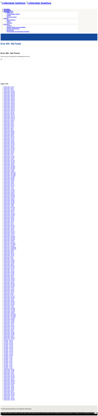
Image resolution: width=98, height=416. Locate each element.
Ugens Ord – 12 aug (9, 149)
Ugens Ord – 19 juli (9, 388)
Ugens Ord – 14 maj (9, 233)
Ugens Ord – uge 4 (9, 127)
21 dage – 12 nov (8, 352)
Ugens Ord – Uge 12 (9, 117)
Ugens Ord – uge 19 (9, 110)
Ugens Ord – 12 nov (9, 197)
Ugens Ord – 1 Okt (9, 206)
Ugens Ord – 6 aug (9, 217)
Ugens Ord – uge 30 (9, 99)
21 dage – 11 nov (8, 354)
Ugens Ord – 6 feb (9, 251)
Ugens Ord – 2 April (9, 241)
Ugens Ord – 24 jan (9, 326)
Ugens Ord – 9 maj (9, 305)
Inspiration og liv (8, 11)
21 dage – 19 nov (8, 343)
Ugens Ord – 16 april (9, 239)
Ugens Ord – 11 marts (9, 175)
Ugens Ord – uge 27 (9, 102)
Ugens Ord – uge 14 (9, 114)
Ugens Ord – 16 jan (9, 255)
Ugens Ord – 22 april (9, 167)
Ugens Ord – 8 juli (8, 153)
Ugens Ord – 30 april (9, 236)
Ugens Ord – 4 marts (9, 176)
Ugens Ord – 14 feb (9, 322)
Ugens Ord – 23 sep (9, 143)
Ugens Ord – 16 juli (9, 221)
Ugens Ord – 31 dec (9, 189)
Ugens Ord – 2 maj (9, 307)
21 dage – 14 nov (8, 349)
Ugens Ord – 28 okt (9, 140)
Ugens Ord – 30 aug (9, 380)
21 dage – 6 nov (8, 361)
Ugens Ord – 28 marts (10, 313)
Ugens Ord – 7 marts (9, 318)
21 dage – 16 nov (8, 347)
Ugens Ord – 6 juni (9, 300)
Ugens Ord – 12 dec (9, 262)
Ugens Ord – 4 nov (9, 139)
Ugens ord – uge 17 (9, 111)
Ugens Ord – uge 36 (9, 95)
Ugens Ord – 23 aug (9, 381)
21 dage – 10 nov (8, 355)
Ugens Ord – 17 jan (9, 327)
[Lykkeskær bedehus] (13, 3)
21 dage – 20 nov (8, 341)
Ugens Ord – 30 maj (9, 301)
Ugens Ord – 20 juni (9, 297)
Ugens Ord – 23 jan (9, 254)
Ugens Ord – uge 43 (9, 92)
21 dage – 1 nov (8, 367)
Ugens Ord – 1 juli (8, 154)
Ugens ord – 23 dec (9, 132)
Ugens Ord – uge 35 (9, 96)
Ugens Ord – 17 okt (9, 273)
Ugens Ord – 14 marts (10, 316)
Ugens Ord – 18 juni (9, 226)
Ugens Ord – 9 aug (9, 384)
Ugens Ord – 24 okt (9, 272)
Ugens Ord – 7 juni (9, 397)
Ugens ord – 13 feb (9, 250)
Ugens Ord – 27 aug (9, 212)
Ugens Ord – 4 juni (9, 229)
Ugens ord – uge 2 (9, 129)
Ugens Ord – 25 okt (9, 369)
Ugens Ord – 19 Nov (9, 196)
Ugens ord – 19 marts (9, 243)
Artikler (9, 15)
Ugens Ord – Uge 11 (9, 118)
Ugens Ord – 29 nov (9, 337)
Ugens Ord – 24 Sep (9, 207)
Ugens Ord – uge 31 (9, 98)
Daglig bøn (10, 12)
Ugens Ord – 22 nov (9, 338)
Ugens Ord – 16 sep (9, 145)
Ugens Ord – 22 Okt (9, 201)
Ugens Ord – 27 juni (9, 295)
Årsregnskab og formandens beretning (18, 31)
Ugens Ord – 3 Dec (9, 193)
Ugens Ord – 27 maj (9, 160)
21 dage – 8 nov (8, 358)
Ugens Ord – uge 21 (9, 109)
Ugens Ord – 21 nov (9, 266)
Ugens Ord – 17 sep (9, 208)
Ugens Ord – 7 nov (9, 269)
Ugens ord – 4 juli (8, 294)
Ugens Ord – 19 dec (9, 261)
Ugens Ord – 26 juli (9, 387)
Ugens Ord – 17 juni (9, 156)
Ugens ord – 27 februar (10, 247)
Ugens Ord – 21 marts (10, 315)
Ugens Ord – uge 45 (9, 91)
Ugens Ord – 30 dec (9, 131)
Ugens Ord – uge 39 (9, 93)
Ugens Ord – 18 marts (10, 174)
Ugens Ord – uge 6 (9, 124)
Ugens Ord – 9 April (9, 240)
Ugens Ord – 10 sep (9, 210)
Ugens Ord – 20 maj (9, 161)
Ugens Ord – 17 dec (9, 190)
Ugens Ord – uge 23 (9, 107)
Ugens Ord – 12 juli (9, 390)
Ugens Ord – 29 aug (9, 283)
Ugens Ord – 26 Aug (9, 147)
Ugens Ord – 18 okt (9, 370)
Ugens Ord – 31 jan (9, 325)
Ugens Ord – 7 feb (9, 323)
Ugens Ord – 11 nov (9, 138)
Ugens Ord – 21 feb (9, 320)
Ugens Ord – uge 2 (9, 88)
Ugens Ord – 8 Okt (9, 204)
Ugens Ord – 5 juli (8, 391)
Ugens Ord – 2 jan (9, 258)
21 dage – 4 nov (8, 363)
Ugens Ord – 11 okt (9, 372)
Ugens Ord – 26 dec (9, 259)
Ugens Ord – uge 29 (9, 100)
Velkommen (7, 9)
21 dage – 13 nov (8, 351)
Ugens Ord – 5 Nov (9, 199)
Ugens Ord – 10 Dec (9, 192)
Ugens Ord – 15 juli (9, 152)
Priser (8, 21)
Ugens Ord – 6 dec (9, 336)
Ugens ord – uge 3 (9, 128)
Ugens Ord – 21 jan (9, 185)
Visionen (9, 25)
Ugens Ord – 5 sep (9, 282)
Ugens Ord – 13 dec (9, 334)
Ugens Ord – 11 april (9, 311)
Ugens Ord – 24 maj (9, 399)
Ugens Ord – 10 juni (9, 157)
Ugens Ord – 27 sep (9, 374)
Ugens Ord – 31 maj (9, 398)
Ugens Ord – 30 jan (9, 253)
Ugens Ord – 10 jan (9, 329)
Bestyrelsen (10, 30)
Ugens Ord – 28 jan (9, 183)
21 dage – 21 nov (8, 340)
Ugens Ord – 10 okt (9, 275)
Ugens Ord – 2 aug (9, 385)
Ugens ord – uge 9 (9, 121)
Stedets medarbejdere (13, 28)
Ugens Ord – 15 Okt (9, 203)
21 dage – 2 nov (8, 366)
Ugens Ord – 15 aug (9, 286)
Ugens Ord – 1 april (9, 171)
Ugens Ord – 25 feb (9, 178)
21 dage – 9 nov (8, 356)
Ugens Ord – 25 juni (9, 225)
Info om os (7, 24)
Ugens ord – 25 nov (9, 136)
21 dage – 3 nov (8, 365)
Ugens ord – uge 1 (9, 89)
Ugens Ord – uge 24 (9, 106)
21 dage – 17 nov (8, 345)
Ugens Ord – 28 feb (9, 319)
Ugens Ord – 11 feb (9, 181)
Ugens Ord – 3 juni (9, 158)
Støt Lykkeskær (7, 10)
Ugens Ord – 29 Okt (9, 200)
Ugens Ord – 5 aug (9, 150)
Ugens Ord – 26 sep (9, 277)
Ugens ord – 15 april (9, 168)
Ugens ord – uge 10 (9, 120)
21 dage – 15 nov (8, 348)
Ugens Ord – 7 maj (9, 235)
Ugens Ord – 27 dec (9, 331)
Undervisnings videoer (13, 14)
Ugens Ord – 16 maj (9, 304)
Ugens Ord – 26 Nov (9, 194)
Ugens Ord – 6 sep (9, 379)
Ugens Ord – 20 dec (9, 333)
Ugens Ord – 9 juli (8, 222)
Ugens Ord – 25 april (9, 308)
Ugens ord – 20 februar (10, 248)
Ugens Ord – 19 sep (9, 279)
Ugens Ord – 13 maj (9, 163)
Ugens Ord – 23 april (9, 237)
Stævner (6, 18)
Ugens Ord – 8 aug (9, 287)
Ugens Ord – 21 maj (9, 232)
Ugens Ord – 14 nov (9, 268)
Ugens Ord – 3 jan (9, 330)
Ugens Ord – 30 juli (9, 218)
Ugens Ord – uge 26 (9, 103)
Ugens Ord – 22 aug (9, 284)
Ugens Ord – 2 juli (8, 223)
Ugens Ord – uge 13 (9, 116)
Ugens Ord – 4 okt (8, 373)
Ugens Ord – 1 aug (9, 289)
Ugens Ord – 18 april (9, 309)
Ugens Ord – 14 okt (9, 142)
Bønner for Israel (11, 17)
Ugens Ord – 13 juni (9, 298)
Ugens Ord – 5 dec (9, 264)
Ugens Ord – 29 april (9, 165)
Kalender (9, 23)
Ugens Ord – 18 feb (9, 179)
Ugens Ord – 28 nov (9, 265)
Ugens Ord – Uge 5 (9, 125)
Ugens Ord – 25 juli (9, 290)
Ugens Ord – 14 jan (9, 186)
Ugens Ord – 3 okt (8, 276)
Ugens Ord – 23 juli (9, 219)
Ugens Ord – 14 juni (9, 395)
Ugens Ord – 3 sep (9, 211)
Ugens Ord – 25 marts (10, 172)
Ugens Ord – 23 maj (9, 302)
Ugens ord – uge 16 (9, 113)
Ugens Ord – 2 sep (9, 146)
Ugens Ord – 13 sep (9, 377)
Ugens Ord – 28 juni (9, 392)
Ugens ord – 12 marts (9, 244)
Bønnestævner (11, 20)
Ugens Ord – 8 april (9, 170)
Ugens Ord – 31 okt (9, 271)
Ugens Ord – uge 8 (9, 122)
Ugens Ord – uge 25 (9, 104)
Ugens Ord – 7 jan (9, 188)
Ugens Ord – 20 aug (9, 214)
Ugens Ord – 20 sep (9, 376)
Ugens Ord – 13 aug (9, 215)
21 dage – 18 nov (8, 344)
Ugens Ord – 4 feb (9, 182)
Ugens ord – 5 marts (9, 246)
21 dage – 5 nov (8, 362)
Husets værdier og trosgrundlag (16, 27)
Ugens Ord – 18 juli (9, 291)
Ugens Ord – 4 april (9, 312)
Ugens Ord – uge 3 (9, 86)
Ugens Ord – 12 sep (9, 280)
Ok (95, 413)
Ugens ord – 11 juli (9, 293)
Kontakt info (6, 12)
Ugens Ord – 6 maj (9, 164)
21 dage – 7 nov (8, 359)
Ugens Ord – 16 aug (9, 383)
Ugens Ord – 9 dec (9, 135)
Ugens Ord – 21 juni (9, 394)
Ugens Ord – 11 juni (9, 228)
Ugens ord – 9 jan (8, 257)
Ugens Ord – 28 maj (9, 230)
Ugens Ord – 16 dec (9, 134)
